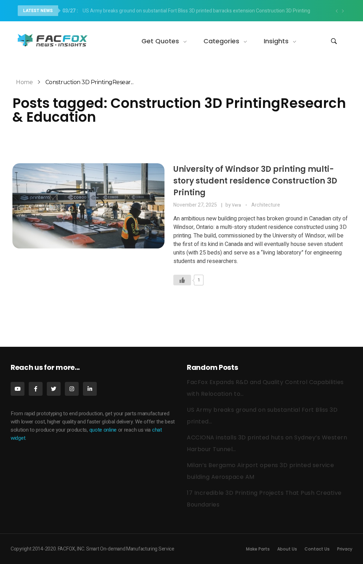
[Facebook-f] (36, 389)
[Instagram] (72, 389)
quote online (103, 430)
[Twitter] (54, 389)
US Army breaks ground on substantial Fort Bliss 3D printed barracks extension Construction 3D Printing (186, 11)
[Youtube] (17, 389)
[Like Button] (182, 280)
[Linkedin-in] (90, 389)
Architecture (265, 205)
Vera (237, 205)
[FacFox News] (53, 40)
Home (24, 82)
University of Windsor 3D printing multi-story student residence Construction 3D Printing (255, 181)
